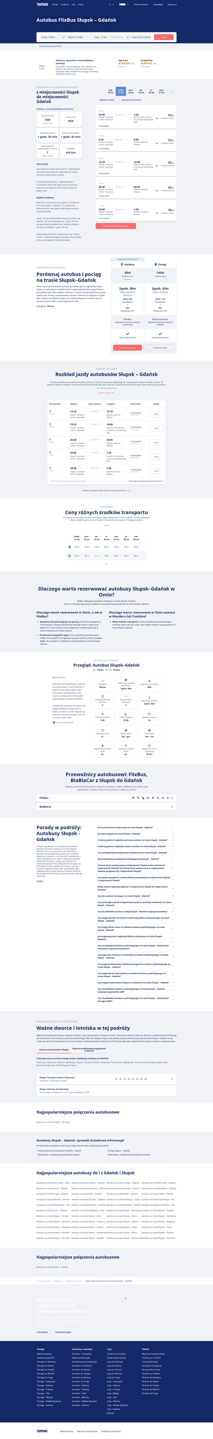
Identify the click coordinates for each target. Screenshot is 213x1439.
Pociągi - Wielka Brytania (49, 1401)
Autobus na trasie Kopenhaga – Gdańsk (160, 1199)
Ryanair (110, 1413)
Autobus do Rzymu (81, 1369)
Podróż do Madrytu (151, 1377)
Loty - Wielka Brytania (117, 1405)
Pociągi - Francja (45, 1389)
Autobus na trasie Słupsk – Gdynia (122, 1221)
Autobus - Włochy (80, 1397)
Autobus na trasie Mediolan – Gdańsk (159, 1188)
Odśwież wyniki (104, 393)
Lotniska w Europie (116, 1353)
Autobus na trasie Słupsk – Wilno (121, 1232)
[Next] (172, 91)
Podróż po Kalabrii (151, 1373)
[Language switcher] (124, 4)
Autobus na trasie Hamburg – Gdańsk (124, 1199)
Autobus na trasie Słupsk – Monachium (54, 1221)
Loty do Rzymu (114, 1365)
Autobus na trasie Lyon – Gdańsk (51, 1210)
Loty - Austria (113, 1409)
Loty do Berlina (114, 1373)
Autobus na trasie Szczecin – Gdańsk (88, 1199)
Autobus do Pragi (80, 1381)
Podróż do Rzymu (150, 1381)
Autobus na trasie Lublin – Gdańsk (157, 1194)
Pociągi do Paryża (45, 1369)
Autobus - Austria (80, 1405)
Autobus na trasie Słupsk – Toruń (157, 1227)
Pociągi (55, 4)
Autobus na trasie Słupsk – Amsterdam (89, 1221)
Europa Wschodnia (151, 1369)
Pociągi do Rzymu (45, 1365)
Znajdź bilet (47, 123)
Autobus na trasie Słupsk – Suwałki (87, 1238)
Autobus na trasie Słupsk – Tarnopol (53, 1122)
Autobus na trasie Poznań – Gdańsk (123, 1188)
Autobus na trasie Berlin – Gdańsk (122, 1194)
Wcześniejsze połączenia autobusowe (69, 481)
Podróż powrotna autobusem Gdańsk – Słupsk (59, 1150)
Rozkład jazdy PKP (46, 1357)
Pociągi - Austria (45, 1405)
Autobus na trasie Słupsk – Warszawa (123, 1210)
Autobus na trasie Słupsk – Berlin (121, 1216)
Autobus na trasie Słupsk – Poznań (52, 1216)
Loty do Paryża (114, 1369)
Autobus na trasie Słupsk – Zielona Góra (90, 1227)
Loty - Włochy (113, 1401)
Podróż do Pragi (150, 1393)
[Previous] (69, 538)
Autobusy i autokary (82, 1349)
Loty (73, 4)
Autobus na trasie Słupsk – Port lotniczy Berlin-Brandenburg (169, 1238)
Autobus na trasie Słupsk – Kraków (158, 1210)
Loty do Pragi (113, 1377)
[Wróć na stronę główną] (44, 4)
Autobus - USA (79, 1393)
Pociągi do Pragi (45, 1377)
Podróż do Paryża (150, 1385)
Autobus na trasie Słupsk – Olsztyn (158, 1232)
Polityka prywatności (111, 1431)
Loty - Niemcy (113, 1385)
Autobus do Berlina (81, 1377)
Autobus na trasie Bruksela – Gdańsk (123, 1205)
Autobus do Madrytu (82, 1365)
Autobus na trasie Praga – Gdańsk (52, 1194)
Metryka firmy (66, 1431)
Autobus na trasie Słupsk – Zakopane (53, 1227)
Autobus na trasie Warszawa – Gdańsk (54, 1182)
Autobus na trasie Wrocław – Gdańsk (159, 1182)
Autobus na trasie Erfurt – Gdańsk (52, 1267)
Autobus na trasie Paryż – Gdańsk (52, 1188)
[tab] (107, 99)
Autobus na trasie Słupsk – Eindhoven (88, 1232)
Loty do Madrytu (115, 1361)
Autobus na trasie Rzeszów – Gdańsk (88, 1205)
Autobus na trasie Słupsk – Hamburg (159, 1216)
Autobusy (65, 4)
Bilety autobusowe (81, 1357)
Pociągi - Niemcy (45, 1385)
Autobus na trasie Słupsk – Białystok (158, 1221)
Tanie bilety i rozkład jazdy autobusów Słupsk (58, 1154)
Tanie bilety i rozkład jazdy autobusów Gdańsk (129, 1154)
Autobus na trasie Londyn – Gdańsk (123, 1182)
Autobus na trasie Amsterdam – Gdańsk (160, 1205)
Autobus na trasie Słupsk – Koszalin (52, 1232)
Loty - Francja (113, 1389)
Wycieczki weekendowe (153, 1353)
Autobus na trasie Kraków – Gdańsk (88, 1182)
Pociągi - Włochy (45, 1397)
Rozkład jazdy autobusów (84, 1361)
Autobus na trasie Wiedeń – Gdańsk (53, 1199)
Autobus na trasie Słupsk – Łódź (86, 1216)
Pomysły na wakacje (151, 1365)
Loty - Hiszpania (114, 1381)
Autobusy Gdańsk (73, 1281)
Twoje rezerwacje (141, 4)
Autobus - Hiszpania (81, 1353)
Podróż (145, 1349)
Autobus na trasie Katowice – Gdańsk (88, 1188)
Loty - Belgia (113, 1393)
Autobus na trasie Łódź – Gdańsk (86, 1194)
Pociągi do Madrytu (46, 1361)
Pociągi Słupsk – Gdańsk (118, 1150)
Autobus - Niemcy (80, 1385)
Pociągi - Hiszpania (46, 1381)
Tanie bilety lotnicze (116, 1357)
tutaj (128, 490)
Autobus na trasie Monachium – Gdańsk (55, 1205)
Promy (80, 4)
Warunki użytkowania (87, 1431)
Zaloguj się (172, 5)
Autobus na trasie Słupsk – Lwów (121, 1227)
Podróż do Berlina (151, 1389)
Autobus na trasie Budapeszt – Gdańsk (89, 1210)
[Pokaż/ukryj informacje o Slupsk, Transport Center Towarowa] (171, 1079)
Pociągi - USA (43, 1393)
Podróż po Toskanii (151, 1357)
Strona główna (43, 1281)
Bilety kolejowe (44, 1353)
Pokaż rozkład (47, 156)
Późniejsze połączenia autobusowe (145, 481)
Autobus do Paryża (81, 1373)
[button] (101, 37)
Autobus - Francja (80, 1389)
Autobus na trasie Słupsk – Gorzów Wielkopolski (58, 1238)
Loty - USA (112, 1397)
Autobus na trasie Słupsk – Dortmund (124, 1238)
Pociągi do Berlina (45, 1373)
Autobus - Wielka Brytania (84, 1401)
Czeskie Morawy (150, 1361)
